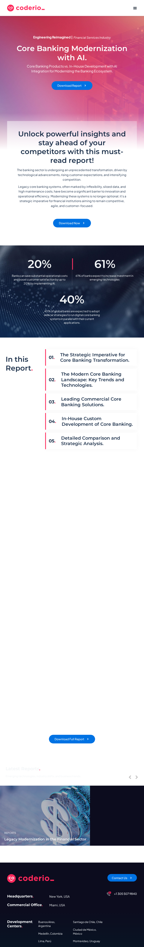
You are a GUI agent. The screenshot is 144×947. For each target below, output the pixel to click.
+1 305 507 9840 (125, 893)
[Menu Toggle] (135, 8)
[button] (130, 777)
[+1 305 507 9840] (109, 893)
